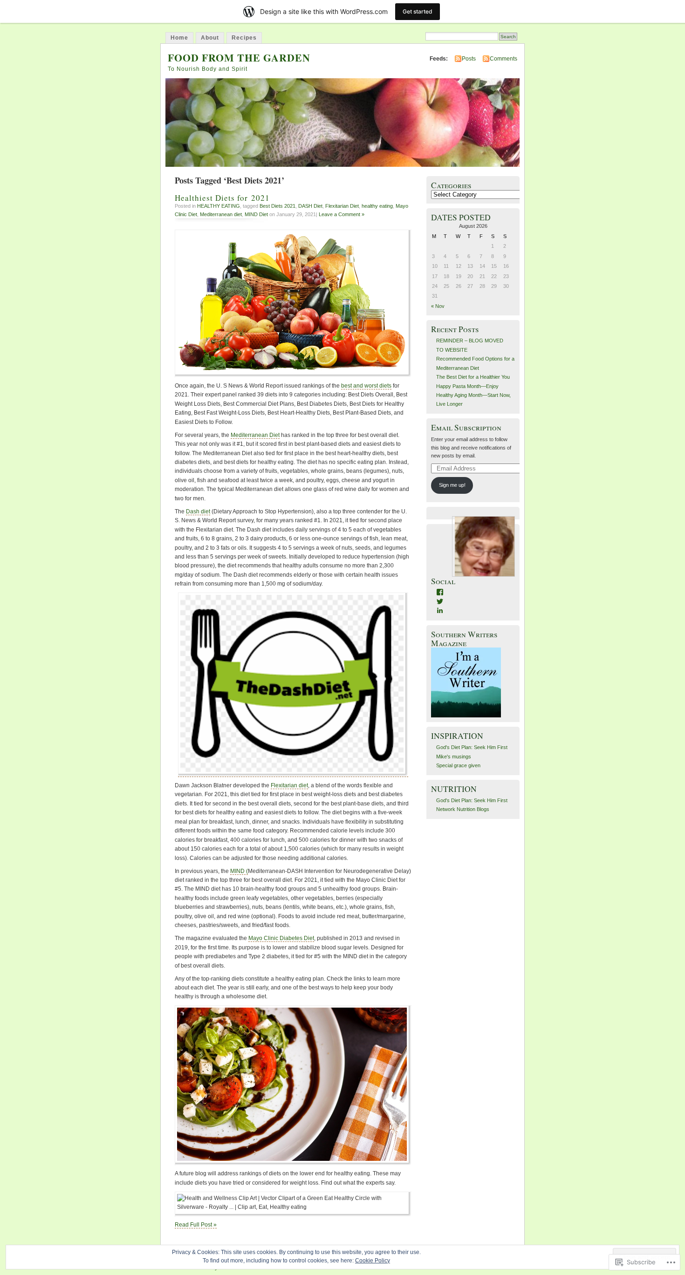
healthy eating (377, 206)
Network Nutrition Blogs (462, 809)
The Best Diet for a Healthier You (473, 377)
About (210, 37)
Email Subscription (466, 427)
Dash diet (198, 511)
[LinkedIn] (440, 610)
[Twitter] (440, 601)
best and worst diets (366, 385)
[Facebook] (440, 592)
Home (179, 37)
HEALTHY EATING (218, 206)
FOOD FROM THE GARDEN (239, 57)
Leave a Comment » (341, 214)
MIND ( (239, 871)
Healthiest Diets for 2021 (222, 197)
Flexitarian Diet (342, 206)
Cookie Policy (372, 1260)
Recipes (244, 37)
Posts (469, 58)
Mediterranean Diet (255, 435)
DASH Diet (310, 206)
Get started (417, 11)
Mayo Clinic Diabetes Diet (281, 938)
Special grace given (458, 765)
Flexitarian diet (289, 785)
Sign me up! (452, 485)
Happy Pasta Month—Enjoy (467, 386)
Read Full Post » (196, 1224)
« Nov (438, 306)
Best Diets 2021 (277, 206)
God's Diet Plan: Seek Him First (471, 747)
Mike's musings (453, 756)
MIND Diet (256, 214)
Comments (503, 58)
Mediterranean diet (221, 214)
